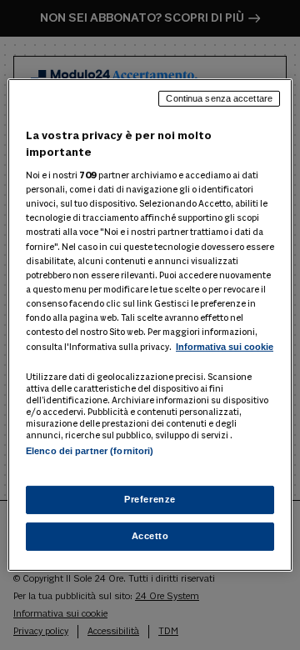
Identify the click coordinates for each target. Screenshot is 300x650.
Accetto (150, 536)
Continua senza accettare (219, 98)
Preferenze (150, 499)
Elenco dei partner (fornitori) (89, 451)
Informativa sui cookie (224, 347)
